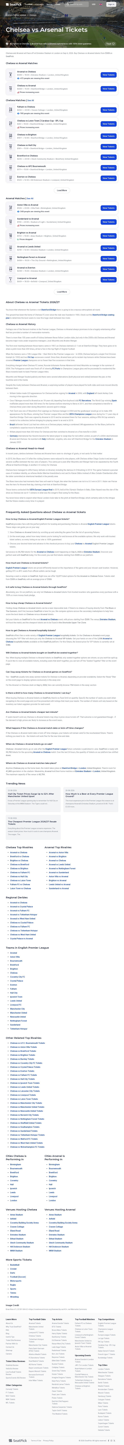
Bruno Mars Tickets (59, 1330)
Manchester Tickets (105, 1372)
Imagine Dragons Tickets (61, 1378)
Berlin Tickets (103, 1383)
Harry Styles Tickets (59, 1333)
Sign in (111, 4)
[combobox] (77, 4)
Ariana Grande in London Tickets (84, 1360)
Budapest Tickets (104, 1413)
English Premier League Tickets (107, 1324)
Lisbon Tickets (103, 1420)
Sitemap (9, 1350)
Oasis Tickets (57, 1391)
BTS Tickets (56, 1327)
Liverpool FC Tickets (36, 1332)
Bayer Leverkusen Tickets (38, 1368)
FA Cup (31, 357)
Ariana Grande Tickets (60, 1323)
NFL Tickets (10, 1403)
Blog (7, 1333)
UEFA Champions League (80, 414)
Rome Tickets (103, 1417)
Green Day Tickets (59, 1371)
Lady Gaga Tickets (59, 1347)
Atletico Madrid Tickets (37, 1354)
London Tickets (104, 1369)
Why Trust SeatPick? (13, 1327)
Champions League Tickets (105, 1330)
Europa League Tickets (107, 1335)
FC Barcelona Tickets (37, 1358)
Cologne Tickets (104, 1400)
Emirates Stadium (103, 439)
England (90, 393)
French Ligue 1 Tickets (106, 1354)
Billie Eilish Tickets (59, 1361)
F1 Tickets (10, 1393)
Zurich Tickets (103, 1427)
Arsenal (71, 393)
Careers (9, 1354)
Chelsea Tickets (35, 1336)
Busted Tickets (57, 1364)
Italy (44, 439)
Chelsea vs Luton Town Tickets (84, 1330)
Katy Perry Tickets (59, 1381)
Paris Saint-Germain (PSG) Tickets (36, 1350)
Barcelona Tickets (105, 1379)
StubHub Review (12, 1365)
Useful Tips (10, 1337)
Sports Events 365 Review (16, 1378)
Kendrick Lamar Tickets (61, 1384)
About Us (9, 1323)
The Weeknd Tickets (59, 1414)
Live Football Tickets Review (13, 1373)
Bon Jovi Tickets (58, 1354)
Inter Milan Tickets (36, 1380)
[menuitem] (28, 4)
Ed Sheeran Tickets (59, 1340)
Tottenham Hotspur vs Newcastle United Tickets (84, 1381)
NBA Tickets (10, 1399)
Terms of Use (36, 1441)
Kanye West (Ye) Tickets (61, 1344)
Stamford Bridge (48, 310)
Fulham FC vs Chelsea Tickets (83, 1324)
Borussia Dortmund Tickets (36, 1376)
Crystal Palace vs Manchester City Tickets (84, 1375)
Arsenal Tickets (35, 1323)
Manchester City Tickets (38, 1345)
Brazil (12, 424)
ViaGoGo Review (12, 1369)
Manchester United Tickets (36, 1328)
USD (93, 4)
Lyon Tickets (103, 1410)
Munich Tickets (104, 1393)
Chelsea (32, 15)
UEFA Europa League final (41, 490)
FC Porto (56, 368)
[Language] (101, 4)
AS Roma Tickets (35, 1364)
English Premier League (16, 15)
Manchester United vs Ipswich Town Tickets (83, 1342)
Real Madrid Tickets (36, 1361)
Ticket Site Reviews (13, 1340)
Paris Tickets (103, 1406)
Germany (14, 436)
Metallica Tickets (58, 1388)
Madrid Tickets (103, 1386)
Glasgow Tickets (104, 1376)
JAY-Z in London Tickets (84, 1365)
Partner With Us (12, 1344)
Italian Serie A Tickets (106, 1351)
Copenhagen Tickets (106, 1423)
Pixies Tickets (57, 1398)
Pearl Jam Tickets (59, 1394)
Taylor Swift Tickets (59, 1410)
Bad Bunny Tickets (59, 1337)
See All (30, 100)
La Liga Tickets (103, 1338)
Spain (114, 400)
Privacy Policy (48, 1441)
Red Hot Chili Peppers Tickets (60, 1402)
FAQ (7, 1330)
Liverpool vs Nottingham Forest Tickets (84, 1336)
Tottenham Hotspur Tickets (36, 1340)
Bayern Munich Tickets (37, 1371)
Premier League (21, 360)
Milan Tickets (103, 1403)
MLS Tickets (10, 1396)
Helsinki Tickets (104, 1430)
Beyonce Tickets (58, 1357)
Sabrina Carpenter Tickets (62, 1407)
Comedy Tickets (12, 1389)
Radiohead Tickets (59, 1350)
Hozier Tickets (57, 1374)
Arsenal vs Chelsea (45, 552)
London (82, 768)
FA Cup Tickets (103, 1342)
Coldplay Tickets (58, 1367)
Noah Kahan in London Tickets (83, 1370)
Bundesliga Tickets (105, 1358)
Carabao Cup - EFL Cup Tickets (106, 1346)
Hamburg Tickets (104, 1396)
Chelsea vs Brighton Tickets (82, 1387)
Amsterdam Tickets (105, 1389)
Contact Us (10, 1347)
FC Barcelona (85, 400)
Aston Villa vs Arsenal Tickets (83, 1348)
